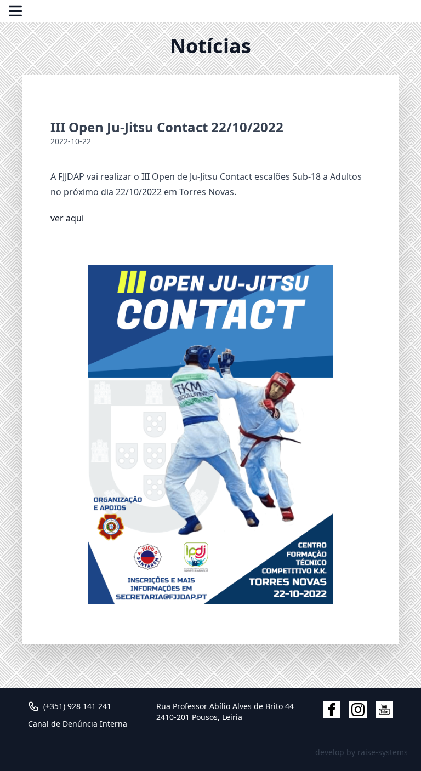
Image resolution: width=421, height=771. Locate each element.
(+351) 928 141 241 (77, 706)
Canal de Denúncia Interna (77, 723)
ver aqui (67, 218)
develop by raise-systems (361, 752)
